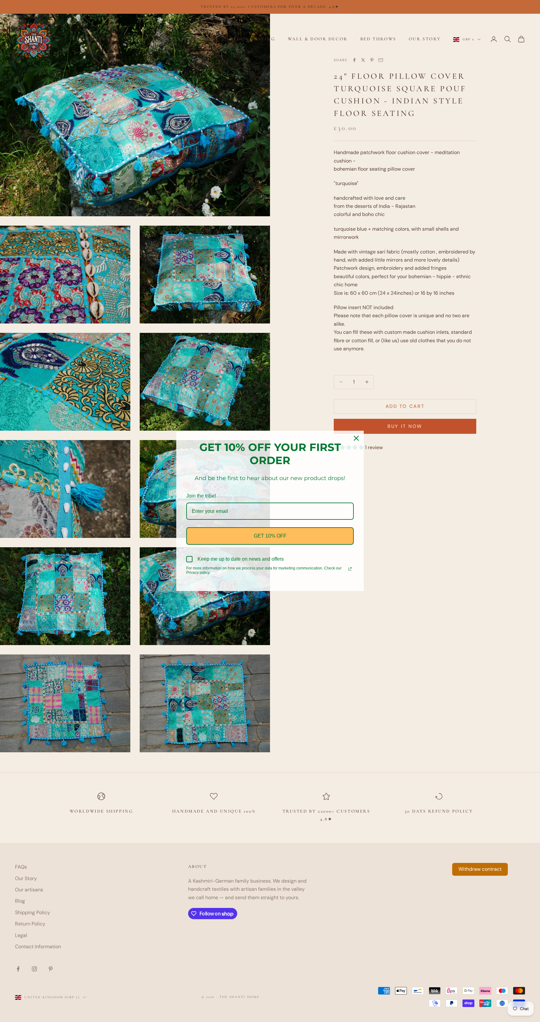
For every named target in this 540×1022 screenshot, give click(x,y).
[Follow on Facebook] (18, 969)
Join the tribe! (201, 496)
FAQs (21, 867)
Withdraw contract (480, 869)
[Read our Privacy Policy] (350, 569)
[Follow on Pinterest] (51, 969)
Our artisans (29, 889)
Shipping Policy (32, 912)
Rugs (211, 39)
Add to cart (405, 406)
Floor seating (253, 39)
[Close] (356, 438)
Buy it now (405, 426)
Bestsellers (91, 39)
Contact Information (38, 946)
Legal (21, 935)
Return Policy (30, 923)
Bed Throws (378, 39)
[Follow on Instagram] (34, 969)
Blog (20, 901)
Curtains (177, 39)
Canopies (136, 39)
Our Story (425, 39)
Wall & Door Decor (318, 39)
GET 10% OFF (270, 536)
